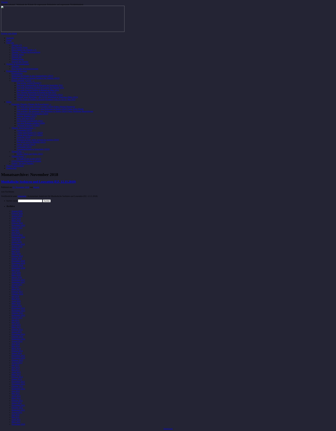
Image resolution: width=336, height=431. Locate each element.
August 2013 (17, 363)
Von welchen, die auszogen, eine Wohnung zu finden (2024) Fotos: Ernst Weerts (50, 109)
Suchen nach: (11, 201)
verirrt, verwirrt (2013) (26, 144)
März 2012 (16, 398)
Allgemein (21, 196)
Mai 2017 (16, 287)
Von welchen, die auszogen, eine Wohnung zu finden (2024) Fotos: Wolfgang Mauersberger (55, 111)
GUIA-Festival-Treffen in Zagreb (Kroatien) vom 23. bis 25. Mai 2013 (46, 99)
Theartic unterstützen (15, 166)
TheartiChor (17, 57)
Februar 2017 (17, 292)
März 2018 (16, 275)
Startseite (10, 38)
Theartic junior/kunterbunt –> (24, 128)
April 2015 (16, 325)
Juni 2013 (16, 367)
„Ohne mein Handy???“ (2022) (30, 133)
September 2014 (18, 339)
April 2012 (16, 396)
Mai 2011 (15, 417)
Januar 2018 (17, 277)
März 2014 (16, 348)
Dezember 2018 (18, 261)
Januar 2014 (17, 353)
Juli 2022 (15, 230)
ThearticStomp (18, 59)
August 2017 (17, 284)
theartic (36, 187)
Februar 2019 (17, 256)
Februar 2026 (17, 213)
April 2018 (16, 273)
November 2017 (18, 280)
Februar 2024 (17, 223)
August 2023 (17, 228)
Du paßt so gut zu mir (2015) (29, 159)
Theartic (4, 2)
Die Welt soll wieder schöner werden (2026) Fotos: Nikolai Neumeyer (46, 106)
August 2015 (17, 318)
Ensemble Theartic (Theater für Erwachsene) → (31, 104)
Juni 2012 (16, 391)
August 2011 (17, 412)
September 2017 (18, 282)
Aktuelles (15, 66)
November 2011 (18, 405)
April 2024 (16, 218)
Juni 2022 (16, 232)
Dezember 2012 (18, 381)
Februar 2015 (17, 329)
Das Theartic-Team (19, 47)
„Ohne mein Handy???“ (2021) (30, 135)
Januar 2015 (17, 332)
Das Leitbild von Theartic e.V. (24, 50)
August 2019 (17, 247)
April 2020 (16, 239)
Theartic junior (18, 54)
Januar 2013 (17, 379)
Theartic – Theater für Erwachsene (26, 52)
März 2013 (16, 374)
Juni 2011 (16, 415)
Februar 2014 (17, 351)
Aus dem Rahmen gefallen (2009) (31, 123)
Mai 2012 (16, 393)
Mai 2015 (16, 322)
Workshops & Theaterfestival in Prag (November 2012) (40, 95)
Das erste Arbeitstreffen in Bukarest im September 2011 (40, 85)
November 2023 (18, 225)
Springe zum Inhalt (9, 33)
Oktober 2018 (17, 265)
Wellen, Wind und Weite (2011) (30, 154)
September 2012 (18, 389)
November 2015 (18, 310)
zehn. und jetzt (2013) (26, 118)
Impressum (168, 429)
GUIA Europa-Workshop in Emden (26, 161)
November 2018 (18, 263)
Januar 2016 (17, 306)
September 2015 (18, 315)
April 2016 (16, 301)
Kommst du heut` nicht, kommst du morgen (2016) (38, 140)
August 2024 (17, 216)
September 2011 (18, 410)
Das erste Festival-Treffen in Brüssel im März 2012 (38, 90)
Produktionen (17, 73)
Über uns (10, 43)
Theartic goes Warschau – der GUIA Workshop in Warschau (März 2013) (47, 97)
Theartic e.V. (17, 45)
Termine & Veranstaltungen (17, 64)
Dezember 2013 (18, 355)
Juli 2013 (15, 365)
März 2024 (16, 221)
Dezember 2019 (18, 244)
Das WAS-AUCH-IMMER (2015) (31, 142)
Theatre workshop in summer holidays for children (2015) (35, 78)
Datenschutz (11, 168)
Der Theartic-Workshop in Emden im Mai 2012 (36, 92)
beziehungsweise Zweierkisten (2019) (32, 114)
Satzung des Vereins (20, 62)
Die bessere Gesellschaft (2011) (30, 121)
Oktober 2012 (17, 386)
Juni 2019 (16, 249)
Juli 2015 (15, 320)
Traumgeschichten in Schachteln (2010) (33, 149)
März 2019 (16, 254)
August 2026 (17, 211)
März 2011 (16, 422)
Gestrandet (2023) (24, 130)
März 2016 (16, 303)
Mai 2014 (16, 346)
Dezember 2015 (18, 308)
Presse (9, 40)
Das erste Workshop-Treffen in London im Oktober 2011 (40, 88)
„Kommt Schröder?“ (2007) (28, 125)
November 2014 (18, 334)
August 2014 (17, 341)
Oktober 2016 (17, 294)
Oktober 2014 (17, 337)
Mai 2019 (16, 251)
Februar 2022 (17, 235)
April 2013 (16, 372)
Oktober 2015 (17, 313)
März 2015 (16, 327)
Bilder (8, 102)
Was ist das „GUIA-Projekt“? (29, 83)
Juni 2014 (16, 344)
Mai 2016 (16, 299)
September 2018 (18, 268)
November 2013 (18, 358)
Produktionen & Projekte (16, 71)
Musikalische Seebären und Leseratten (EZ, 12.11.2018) (38, 181)
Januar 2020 (17, 242)
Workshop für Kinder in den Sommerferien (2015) (32, 76)
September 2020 (18, 237)
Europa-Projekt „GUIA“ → (23, 80)
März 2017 (16, 289)
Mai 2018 (16, 270)
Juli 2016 (15, 296)
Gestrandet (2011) (24, 147)
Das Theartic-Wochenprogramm (25, 69)
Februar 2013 (17, 377)
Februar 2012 (17, 400)
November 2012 (18, 384)
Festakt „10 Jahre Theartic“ (23, 163)
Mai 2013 (16, 370)
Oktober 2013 (17, 360)
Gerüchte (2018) (23, 137)
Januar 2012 (17, 403)
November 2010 (18, 424)
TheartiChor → (18, 151)
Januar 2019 (17, 258)
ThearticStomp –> (19, 156)
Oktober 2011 (17, 408)
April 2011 (16, 419)
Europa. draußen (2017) (27, 116)
